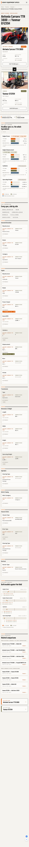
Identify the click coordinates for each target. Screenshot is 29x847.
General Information (7, 209)
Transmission (5, 212)
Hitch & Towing (14, 214)
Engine (17, 209)
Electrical (15, 217)
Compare (12, 7)
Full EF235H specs (14, 108)
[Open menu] (26, 2)
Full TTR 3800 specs (14, 64)
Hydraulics (5, 214)
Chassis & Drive (6, 217)
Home (2, 7)
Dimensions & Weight (17, 212)
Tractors (7, 7)
